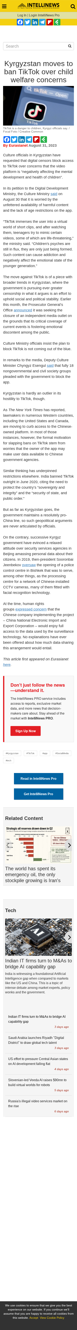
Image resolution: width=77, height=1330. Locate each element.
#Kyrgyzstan (12, 753)
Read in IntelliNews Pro (38, 778)
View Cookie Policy (52, 1317)
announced (23, 310)
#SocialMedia (62, 753)
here (6, 665)
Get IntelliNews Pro (38, 794)
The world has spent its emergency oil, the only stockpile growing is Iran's (33, 874)
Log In (21, 15)
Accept (33, 1317)
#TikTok (30, 753)
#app (45, 753)
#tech (8, 760)
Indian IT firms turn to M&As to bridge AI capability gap (38, 963)
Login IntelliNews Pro (44, 15)
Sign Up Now (25, 730)
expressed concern (31, 609)
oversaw (29, 565)
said (54, 194)
